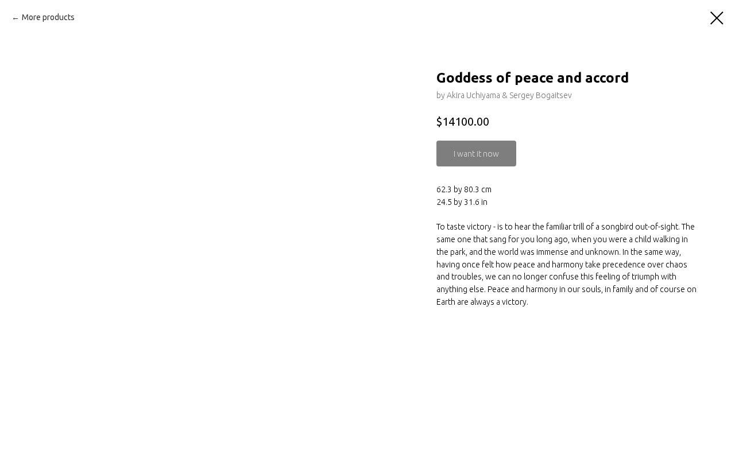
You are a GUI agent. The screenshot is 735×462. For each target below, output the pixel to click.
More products (48, 17)
